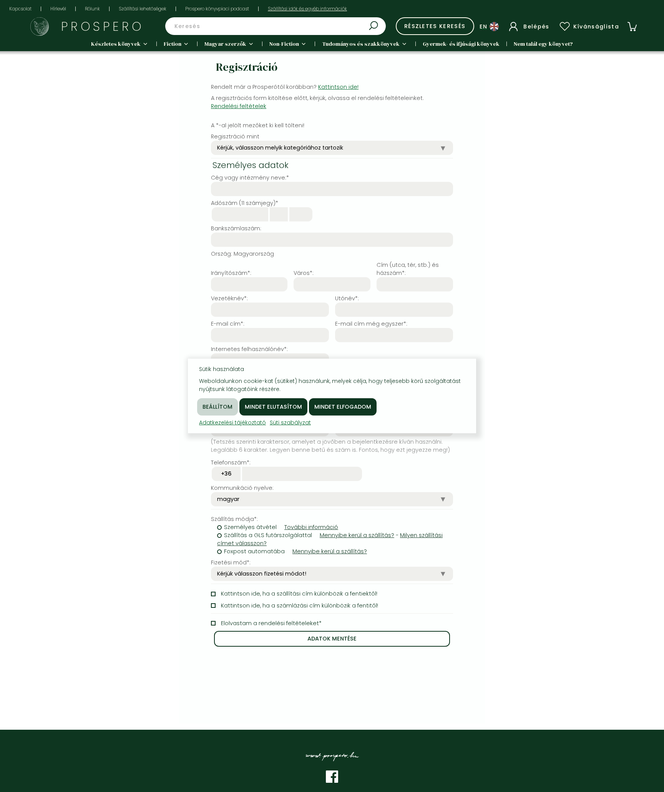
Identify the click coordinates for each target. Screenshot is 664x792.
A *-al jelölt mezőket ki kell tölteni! (257, 125)
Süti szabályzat (290, 422)
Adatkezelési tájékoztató (232, 422)
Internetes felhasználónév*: (249, 349)
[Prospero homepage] (39, 26)
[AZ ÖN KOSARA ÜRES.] (632, 26)
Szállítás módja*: (234, 519)
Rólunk (92, 8)
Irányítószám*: (231, 273)
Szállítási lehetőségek (142, 8)
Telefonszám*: (231, 462)
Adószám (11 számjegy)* (244, 203)
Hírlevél (58, 8)
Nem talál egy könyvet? (543, 44)
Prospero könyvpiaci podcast (217, 8)
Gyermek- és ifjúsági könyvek (461, 44)
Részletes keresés (435, 26)
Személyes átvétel (250, 527)
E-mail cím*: (227, 324)
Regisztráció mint (235, 136)
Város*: (304, 273)
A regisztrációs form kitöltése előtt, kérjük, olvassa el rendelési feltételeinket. (317, 102)
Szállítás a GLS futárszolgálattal (268, 535)
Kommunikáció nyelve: (242, 488)
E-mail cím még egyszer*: (371, 324)
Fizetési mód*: (231, 562)
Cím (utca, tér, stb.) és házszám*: (408, 269)
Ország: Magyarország (242, 254)
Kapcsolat (20, 8)
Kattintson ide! (338, 87)
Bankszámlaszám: (236, 228)
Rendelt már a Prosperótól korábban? (285, 87)
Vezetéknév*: (229, 298)
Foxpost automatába (254, 551)
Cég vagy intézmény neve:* (250, 177)
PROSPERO (102, 26)
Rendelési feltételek (238, 106)
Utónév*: (347, 298)
